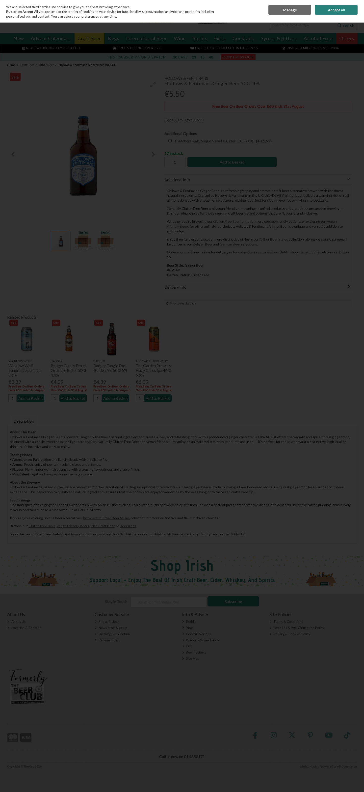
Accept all (336, 9)
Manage (290, 9)
